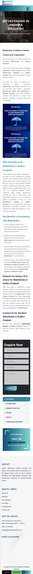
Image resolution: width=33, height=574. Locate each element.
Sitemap (4, 496)
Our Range (10, 399)
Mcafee (8, 413)
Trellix (8, 417)
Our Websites (6, 506)
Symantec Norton (12, 408)
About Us (5, 493)
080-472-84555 (7, 527)
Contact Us (5, 510)
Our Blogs (5, 503)
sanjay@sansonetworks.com (12, 530)
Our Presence (6, 500)
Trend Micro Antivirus (14, 422)
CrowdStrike (11, 403)
